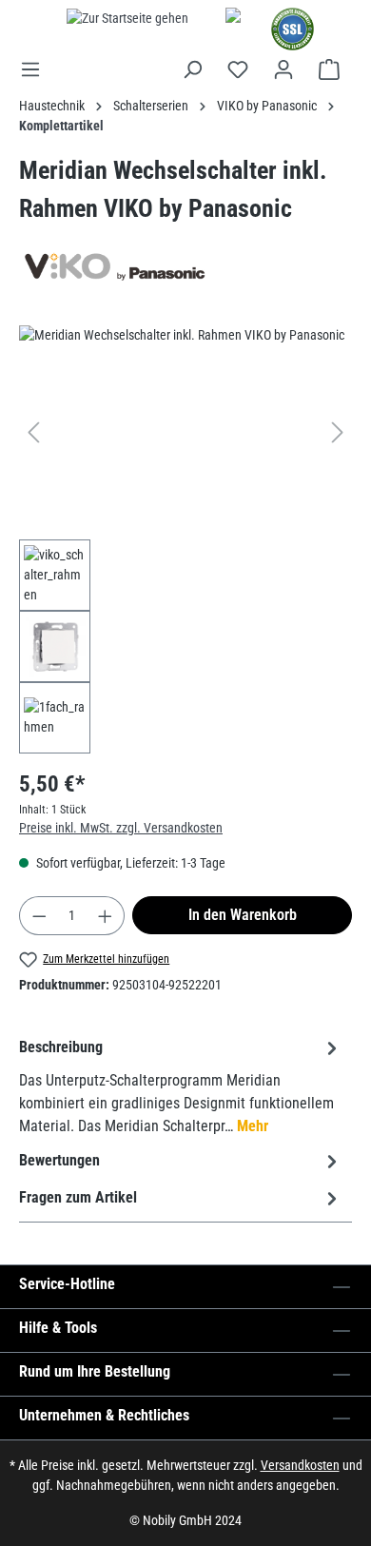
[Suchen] (192, 69)
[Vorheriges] (33, 432)
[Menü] (36, 69)
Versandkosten (300, 1465)
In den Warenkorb (242, 915)
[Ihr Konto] (283, 69)
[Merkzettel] (238, 69)
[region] (185, 539)
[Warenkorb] (329, 69)
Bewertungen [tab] (59, 1160)
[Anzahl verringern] (39, 915)
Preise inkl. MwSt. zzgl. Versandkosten (121, 827)
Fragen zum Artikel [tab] (78, 1197)
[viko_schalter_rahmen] (185, 432)
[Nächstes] (337, 432)
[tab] (180, 1086)
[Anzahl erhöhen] (106, 915)
